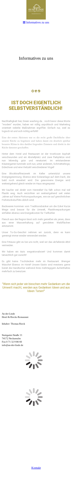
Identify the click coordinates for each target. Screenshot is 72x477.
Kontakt (36, 467)
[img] (36, 10)
